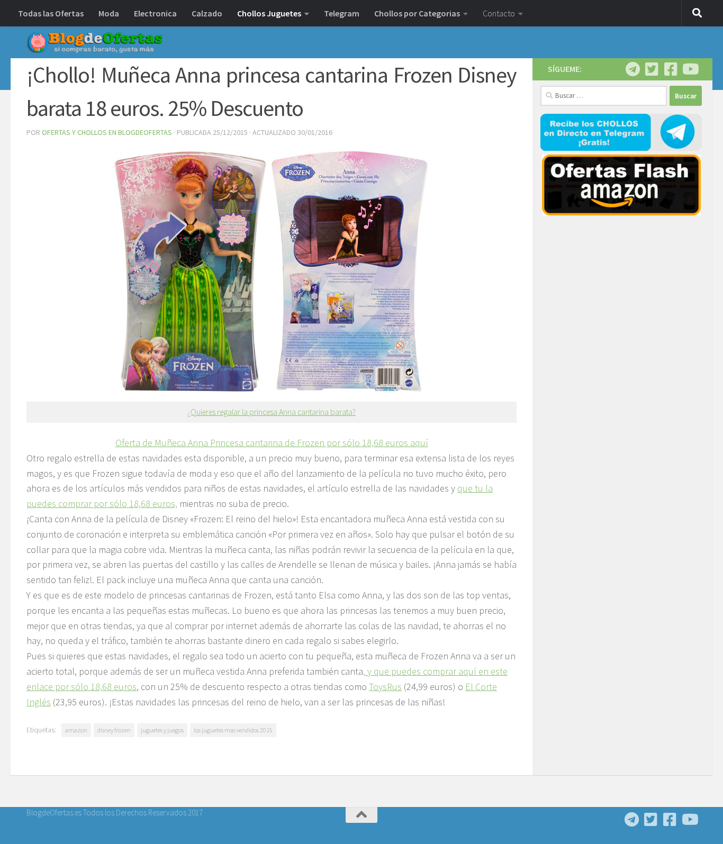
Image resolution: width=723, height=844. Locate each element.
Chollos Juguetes (269, 13)
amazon (76, 730)
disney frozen (114, 730)
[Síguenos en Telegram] (632, 69)
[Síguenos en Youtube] (689, 69)
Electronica (155, 13)
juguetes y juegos (162, 730)
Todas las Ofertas (51, 13)
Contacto (499, 13)
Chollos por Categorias (417, 13)
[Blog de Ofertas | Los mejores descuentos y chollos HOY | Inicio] (94, 42)
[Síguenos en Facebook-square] (670, 69)
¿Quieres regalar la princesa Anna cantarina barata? (271, 412)
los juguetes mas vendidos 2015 (233, 730)
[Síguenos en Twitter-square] (651, 69)
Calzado (207, 13)
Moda (108, 13)
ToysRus (385, 686)
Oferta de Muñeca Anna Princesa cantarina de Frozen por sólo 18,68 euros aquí (271, 443)
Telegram (341, 13)
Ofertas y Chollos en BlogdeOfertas (107, 132)
